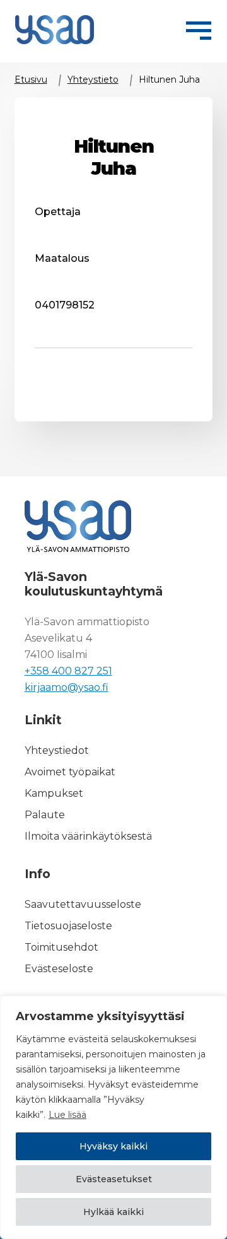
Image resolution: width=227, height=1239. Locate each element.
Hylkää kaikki (113, 1212)
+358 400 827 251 (68, 671)
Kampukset (54, 793)
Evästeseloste (59, 969)
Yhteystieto (93, 79)
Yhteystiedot (57, 750)
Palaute (45, 815)
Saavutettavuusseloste (83, 904)
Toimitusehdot (61, 947)
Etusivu (31, 79)
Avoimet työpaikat (70, 772)
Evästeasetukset (114, 1179)
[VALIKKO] (198, 28)
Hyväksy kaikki (113, 1146)
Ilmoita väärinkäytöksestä (88, 836)
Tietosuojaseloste (68, 926)
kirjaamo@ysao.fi (66, 687)
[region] (113, 1117)
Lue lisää (67, 1114)
